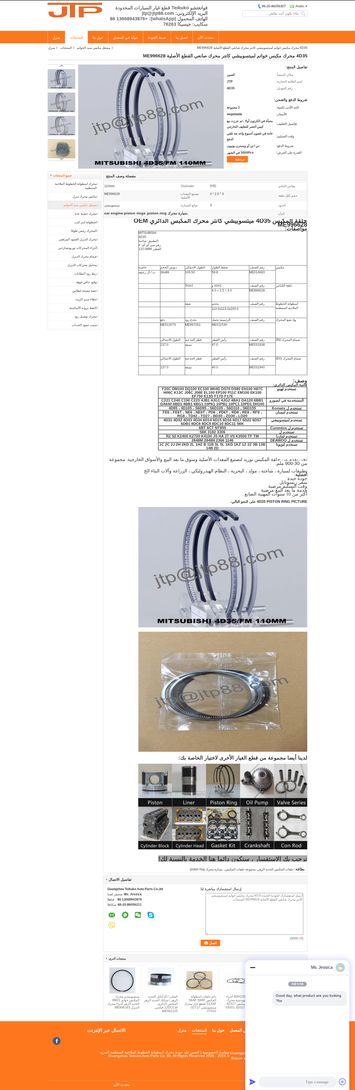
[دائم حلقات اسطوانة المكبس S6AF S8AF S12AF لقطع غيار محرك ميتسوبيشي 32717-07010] (199, 980)
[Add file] (342, 1081)
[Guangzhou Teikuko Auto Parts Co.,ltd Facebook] (57, 1041)
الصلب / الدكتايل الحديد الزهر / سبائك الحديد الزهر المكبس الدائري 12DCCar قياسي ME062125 (161, 1004)
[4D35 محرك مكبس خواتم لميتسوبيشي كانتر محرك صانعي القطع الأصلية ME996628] (61, 79)
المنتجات (76, 37)
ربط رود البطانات (85, 273)
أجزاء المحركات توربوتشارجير (77, 248)
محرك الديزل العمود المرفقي (78, 239)
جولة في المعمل (125, 37)
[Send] (252, 1081)
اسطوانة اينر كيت (85, 222)
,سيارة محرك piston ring (206, 869)
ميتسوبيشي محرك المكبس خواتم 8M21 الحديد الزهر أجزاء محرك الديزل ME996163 (123, 1002)
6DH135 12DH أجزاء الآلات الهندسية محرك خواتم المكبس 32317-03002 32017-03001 (240, 1002)
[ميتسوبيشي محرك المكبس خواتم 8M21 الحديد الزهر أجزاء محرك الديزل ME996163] (122, 980)
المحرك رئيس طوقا (84, 231)
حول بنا (98, 37)
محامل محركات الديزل (82, 265)
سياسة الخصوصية (215, 1052)
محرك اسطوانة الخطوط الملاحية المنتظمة (76, 186)
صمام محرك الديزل (84, 256)
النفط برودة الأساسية (83, 308)
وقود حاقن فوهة (86, 282)
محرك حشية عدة (86, 213)
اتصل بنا (182, 37)
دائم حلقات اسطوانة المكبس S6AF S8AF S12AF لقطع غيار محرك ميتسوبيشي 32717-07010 (200, 1004)
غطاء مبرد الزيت (86, 299)
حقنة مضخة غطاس (84, 291)
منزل (56, 37)
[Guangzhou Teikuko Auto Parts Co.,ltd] (76, 10)
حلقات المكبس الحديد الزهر (276, 869)
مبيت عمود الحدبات (84, 325)
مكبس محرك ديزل (85, 196)
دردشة (240, 159)
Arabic (300, 6)
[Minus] (252, 967)
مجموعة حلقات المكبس (240, 869)
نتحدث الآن (206, 37)
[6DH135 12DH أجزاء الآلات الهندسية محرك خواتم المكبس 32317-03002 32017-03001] (238, 980)
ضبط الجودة (157, 37)
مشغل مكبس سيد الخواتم (93, 48)
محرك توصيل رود (85, 316)
